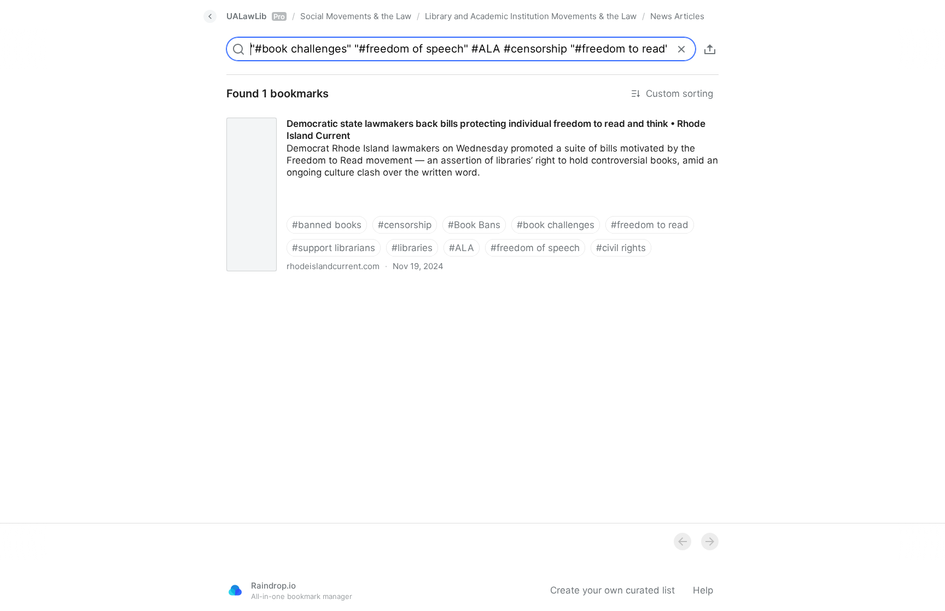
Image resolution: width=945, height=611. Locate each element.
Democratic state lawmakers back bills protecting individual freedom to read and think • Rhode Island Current (458, 113)
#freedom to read (650, 224)
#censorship (404, 224)
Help (703, 590)
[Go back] (210, 16)
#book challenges (555, 224)
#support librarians (333, 247)
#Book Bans (474, 224)
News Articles (677, 16)
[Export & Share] (710, 49)
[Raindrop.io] (235, 590)
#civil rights (621, 247)
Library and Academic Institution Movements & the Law (531, 16)
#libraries (412, 247)
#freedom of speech (535, 247)
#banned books (326, 224)
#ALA (461, 247)
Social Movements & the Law (355, 16)
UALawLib (255, 16)
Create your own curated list (612, 590)
